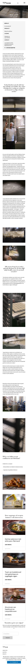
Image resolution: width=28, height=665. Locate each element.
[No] (26, 660)
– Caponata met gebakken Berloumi (10, 470)
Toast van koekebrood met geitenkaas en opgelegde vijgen (13, 574)
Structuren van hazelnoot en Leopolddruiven (11, 609)
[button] (24, 3)
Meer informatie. (18, 659)
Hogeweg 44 (7, 36)
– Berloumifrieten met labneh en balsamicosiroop (13, 467)
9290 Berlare (7, 37)
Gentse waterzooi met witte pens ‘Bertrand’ (13, 540)
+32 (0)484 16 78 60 (8, 42)
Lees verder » (8, 544)
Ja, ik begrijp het (14, 662)
